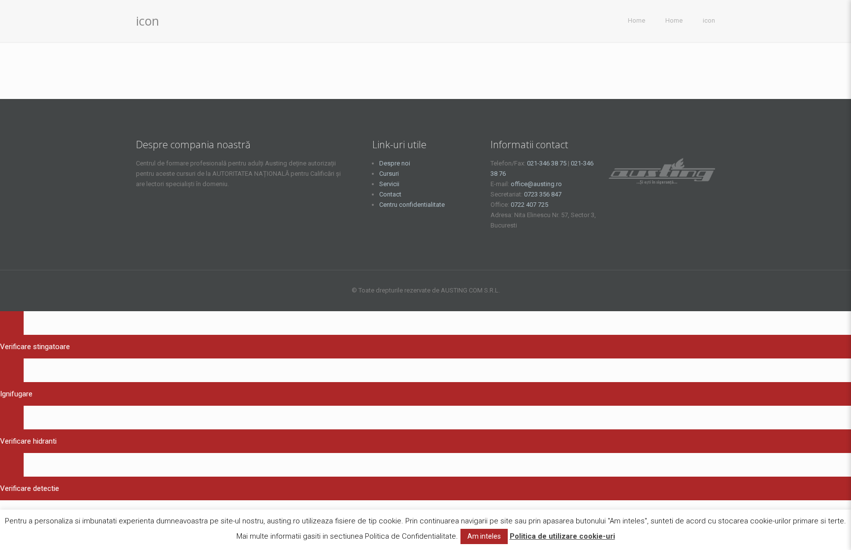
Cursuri (389, 173)
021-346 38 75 (546, 163)
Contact (390, 194)
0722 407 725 (529, 204)
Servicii (389, 184)
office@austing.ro (536, 184)
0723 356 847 (542, 194)
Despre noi (394, 163)
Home (636, 20)
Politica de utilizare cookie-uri (562, 536)
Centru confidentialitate (412, 204)
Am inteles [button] (484, 536)
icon (709, 20)
